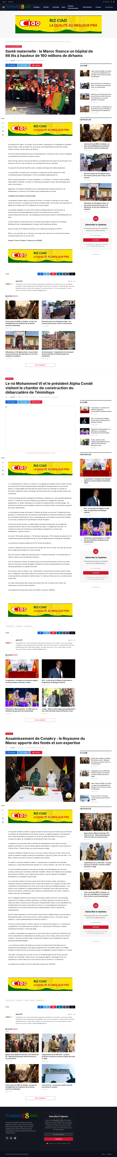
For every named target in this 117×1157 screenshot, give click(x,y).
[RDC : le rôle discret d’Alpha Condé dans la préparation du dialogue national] (58, 668)
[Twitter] (3, 127)
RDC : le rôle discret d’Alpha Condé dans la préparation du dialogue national (57, 681)
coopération (19, 626)
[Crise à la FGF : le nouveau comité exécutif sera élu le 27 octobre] (58, 1073)
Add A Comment (40, 365)
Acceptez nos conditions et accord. (59, 1143)
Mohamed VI (28, 626)
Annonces (9, 378)
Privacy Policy (94, 246)
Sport (63, 7)
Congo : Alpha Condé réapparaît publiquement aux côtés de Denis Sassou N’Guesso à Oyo (58, 710)
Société (46, 7)
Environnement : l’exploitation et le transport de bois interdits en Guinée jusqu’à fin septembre (58, 354)
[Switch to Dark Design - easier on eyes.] (111, 1)
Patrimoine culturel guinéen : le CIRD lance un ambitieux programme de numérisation (21, 710)
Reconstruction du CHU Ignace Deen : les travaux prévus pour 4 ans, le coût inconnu (57, 322)
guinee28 (13, 60)
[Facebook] (3, 123)
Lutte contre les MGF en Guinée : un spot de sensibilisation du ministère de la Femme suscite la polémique (21, 323)
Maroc (33, 1000)
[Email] (3, 135)
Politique (36, 7)
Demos (4, 1)
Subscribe (109, 7)
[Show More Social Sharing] (44, 65)
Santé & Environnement (73, 7)
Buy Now (10, 1)
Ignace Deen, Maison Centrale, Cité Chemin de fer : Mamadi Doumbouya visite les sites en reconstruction (22, 1056)
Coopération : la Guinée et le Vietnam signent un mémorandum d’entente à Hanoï (21, 681)
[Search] (113, 2)
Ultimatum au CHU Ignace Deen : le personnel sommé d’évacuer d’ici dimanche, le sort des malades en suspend (21, 354)
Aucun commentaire (31, 60)
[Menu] (4, 7)
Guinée (27, 1000)
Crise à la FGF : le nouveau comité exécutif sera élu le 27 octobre (57, 1086)
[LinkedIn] (3, 131)
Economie (56, 7)
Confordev (25, 1154)
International (87, 7)
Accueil (7, 41)
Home (103, 1154)
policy (64, 1143)
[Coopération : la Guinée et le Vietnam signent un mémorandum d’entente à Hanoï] (22, 668)
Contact (98, 7)
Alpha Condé (10, 626)
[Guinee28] (18, 7)
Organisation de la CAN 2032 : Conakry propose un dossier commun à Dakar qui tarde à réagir (58, 1056)
